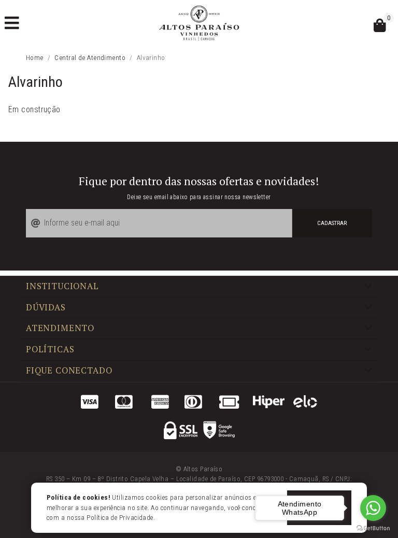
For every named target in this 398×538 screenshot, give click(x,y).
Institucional (62, 286)
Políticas (50, 350)
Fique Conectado (69, 371)
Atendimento (60, 328)
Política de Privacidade (120, 517)
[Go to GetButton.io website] (373, 528)
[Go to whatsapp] (373, 508)
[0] (380, 28)
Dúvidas (46, 308)
